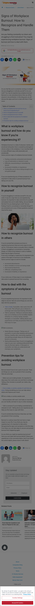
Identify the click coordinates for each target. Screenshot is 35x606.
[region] (17, 596)
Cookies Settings (17, 597)
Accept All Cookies (17, 602)
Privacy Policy (27, 594)
